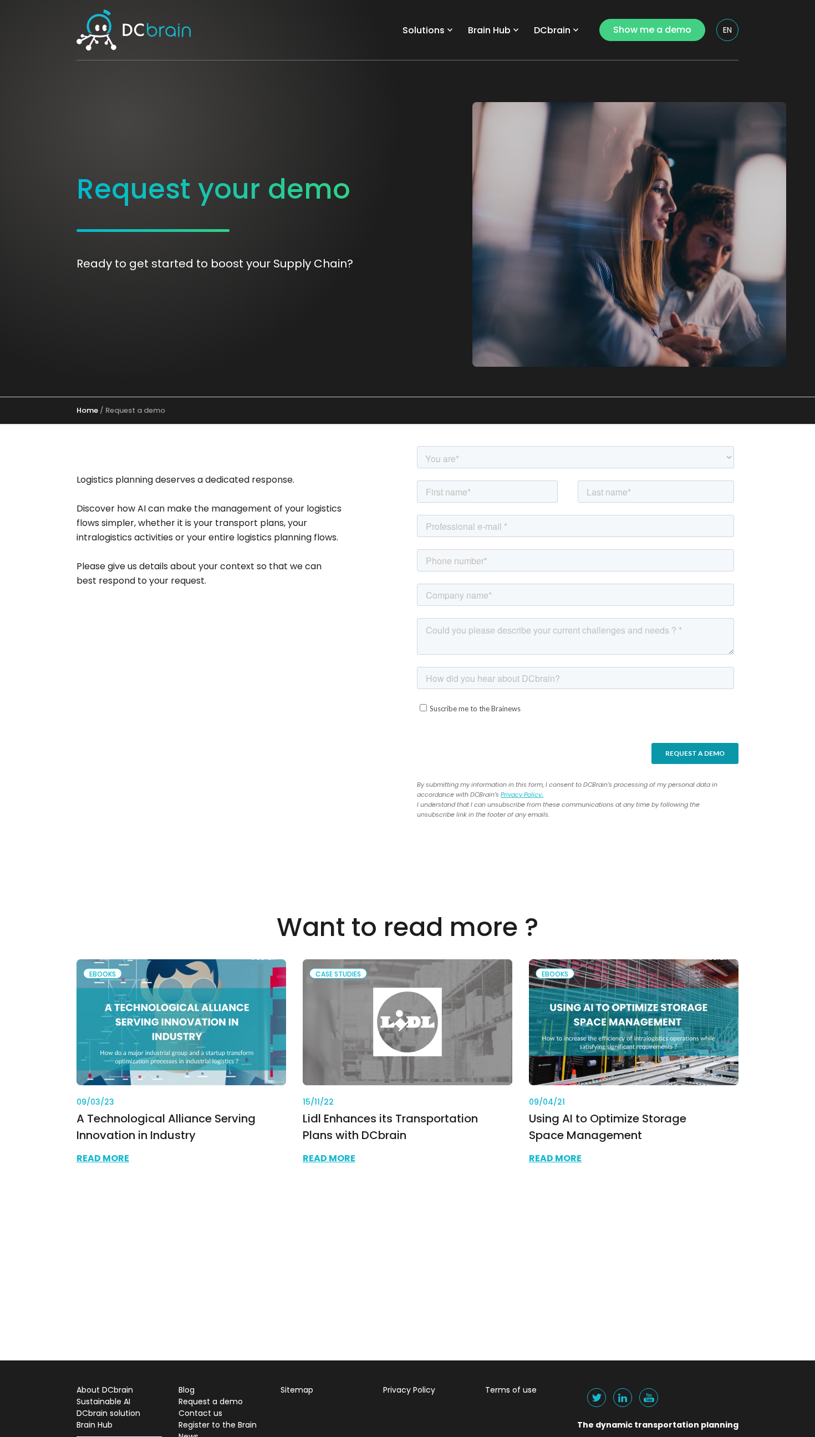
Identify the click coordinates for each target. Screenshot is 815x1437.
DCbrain (552, 30)
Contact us (200, 1413)
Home (87, 410)
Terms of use (511, 1389)
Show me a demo (652, 29)
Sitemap (297, 1389)
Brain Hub (489, 30)
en (727, 30)
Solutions (424, 30)
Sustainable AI (103, 1401)
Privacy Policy (521, 794)
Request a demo (211, 1401)
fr (728, 51)
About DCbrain (105, 1389)
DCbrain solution (108, 1413)
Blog (187, 1389)
